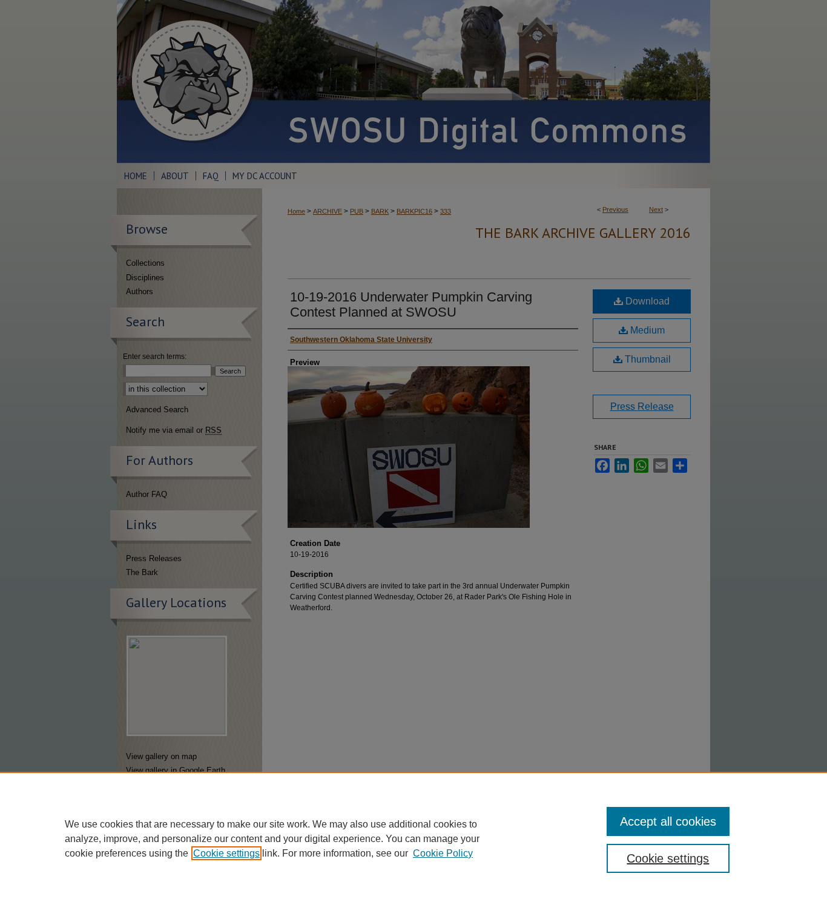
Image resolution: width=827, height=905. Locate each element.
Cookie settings (226, 853)
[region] (413, 838)
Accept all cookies (668, 821)
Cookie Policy (443, 853)
